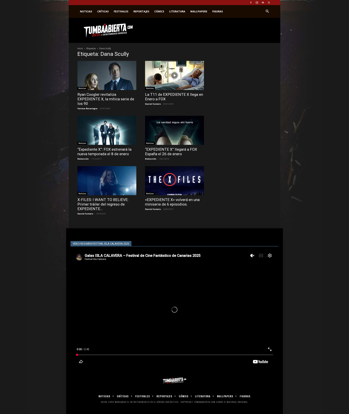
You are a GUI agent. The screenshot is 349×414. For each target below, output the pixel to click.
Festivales (121, 11)
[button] (267, 11)
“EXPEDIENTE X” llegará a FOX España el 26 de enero (171, 151)
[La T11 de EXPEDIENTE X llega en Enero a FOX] (174, 75)
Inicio (80, 48)
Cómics (159, 11)
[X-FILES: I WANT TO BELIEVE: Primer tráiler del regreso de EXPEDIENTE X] (106, 180)
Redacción (83, 158)
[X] (269, 2)
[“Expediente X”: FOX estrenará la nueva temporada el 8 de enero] (106, 130)
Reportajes (141, 11)
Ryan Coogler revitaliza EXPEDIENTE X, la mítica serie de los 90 (105, 99)
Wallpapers (198, 11)
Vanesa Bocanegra (87, 108)
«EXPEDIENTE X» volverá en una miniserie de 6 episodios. (172, 202)
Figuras (217, 11)
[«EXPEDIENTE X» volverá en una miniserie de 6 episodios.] (174, 180)
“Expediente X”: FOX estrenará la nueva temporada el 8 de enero (104, 151)
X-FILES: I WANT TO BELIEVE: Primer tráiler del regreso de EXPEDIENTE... (102, 204)
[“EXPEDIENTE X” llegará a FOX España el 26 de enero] (174, 130)
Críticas (103, 11)
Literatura (177, 11)
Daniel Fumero (153, 104)
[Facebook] (251, 2)
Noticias (86, 11)
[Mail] (263, 2)
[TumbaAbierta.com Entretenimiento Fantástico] (174, 381)
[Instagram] (257, 2)
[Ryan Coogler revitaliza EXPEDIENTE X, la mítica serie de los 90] (106, 75)
